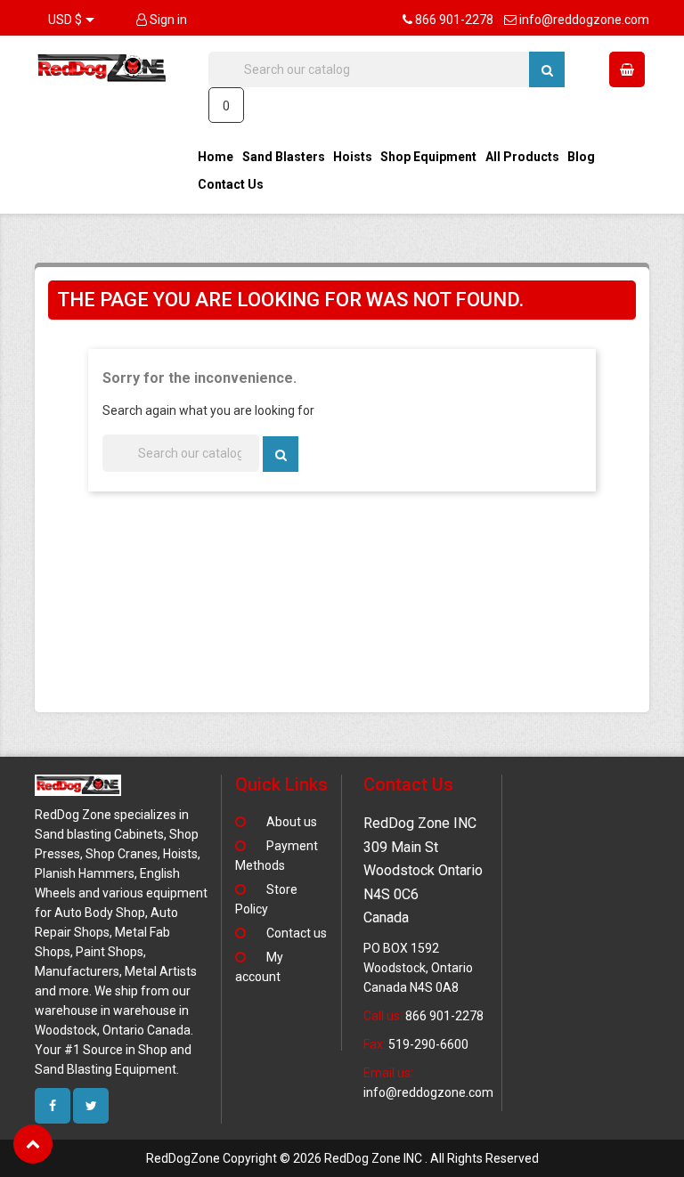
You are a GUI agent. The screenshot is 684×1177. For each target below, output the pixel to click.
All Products (522, 157)
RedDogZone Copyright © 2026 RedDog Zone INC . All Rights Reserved (342, 1158)
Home (215, 157)
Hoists (352, 157)
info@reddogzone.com (584, 19)
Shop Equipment (428, 157)
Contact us (296, 933)
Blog (581, 157)
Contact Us (231, 184)
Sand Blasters (283, 157)
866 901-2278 (454, 19)
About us (291, 822)
